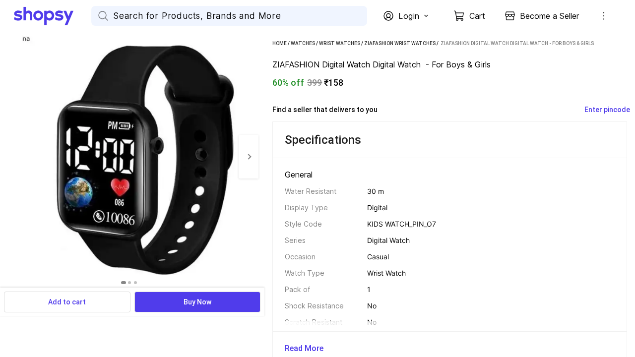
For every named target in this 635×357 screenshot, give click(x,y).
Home (279, 43)
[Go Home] (52, 16)
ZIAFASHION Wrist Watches (400, 43)
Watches (303, 43)
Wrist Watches (339, 43)
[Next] (248, 156)
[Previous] (10, 156)
